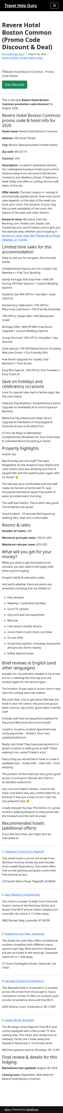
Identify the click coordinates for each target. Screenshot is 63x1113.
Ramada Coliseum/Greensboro (24, 981)
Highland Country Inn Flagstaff (24, 851)
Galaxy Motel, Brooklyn (19, 1020)
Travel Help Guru (15, 54)
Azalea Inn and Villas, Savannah (25, 934)
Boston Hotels (10, 57)
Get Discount (14, 84)
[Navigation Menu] (54, 5)
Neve (7, 1109)
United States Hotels (31, 57)
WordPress (32, 1109)
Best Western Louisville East (22, 895)
